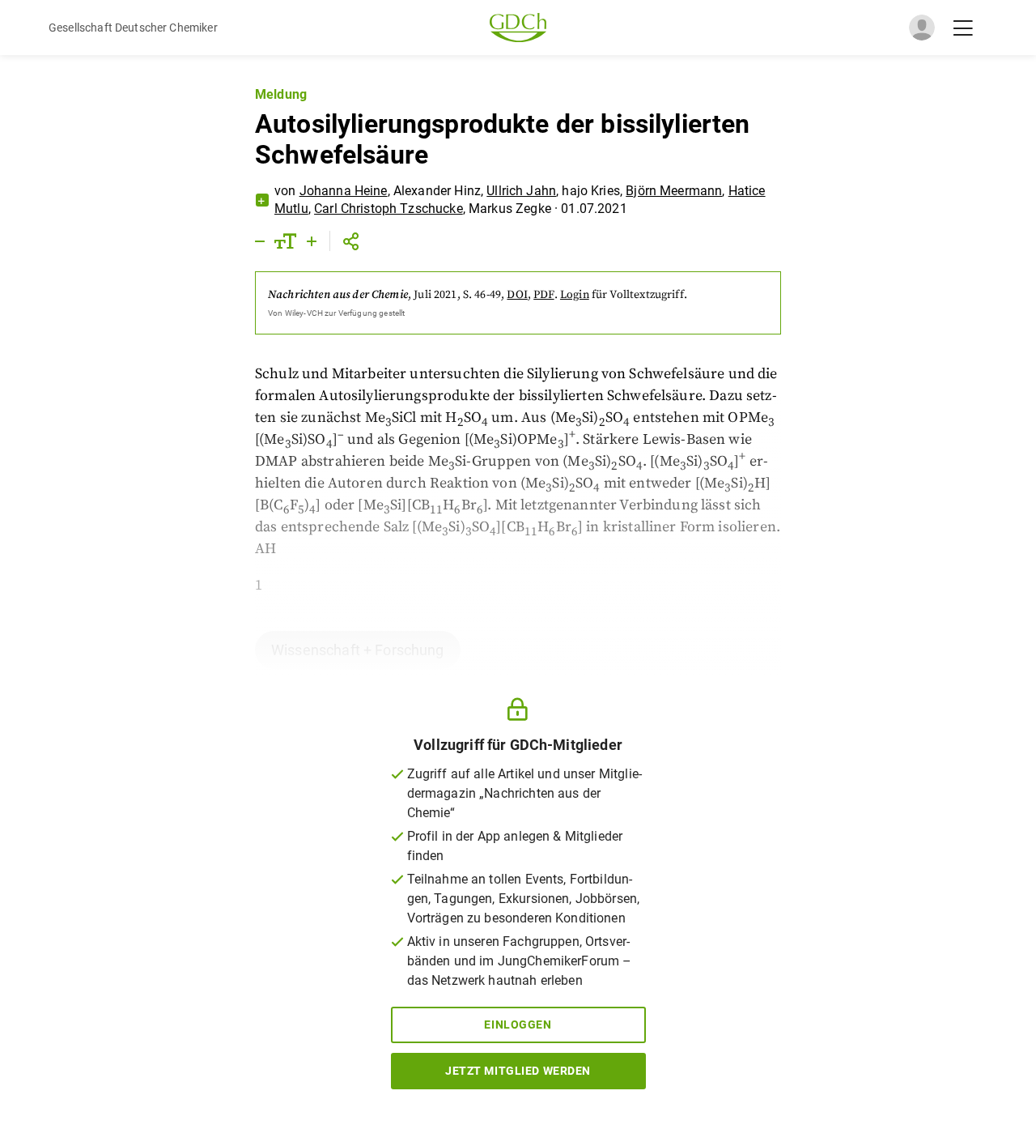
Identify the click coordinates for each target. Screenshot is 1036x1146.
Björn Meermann (674, 190)
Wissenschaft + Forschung (357, 649)
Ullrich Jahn (521, 190)
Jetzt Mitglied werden (518, 1070)
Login (574, 295)
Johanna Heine (343, 190)
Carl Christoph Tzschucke (388, 208)
